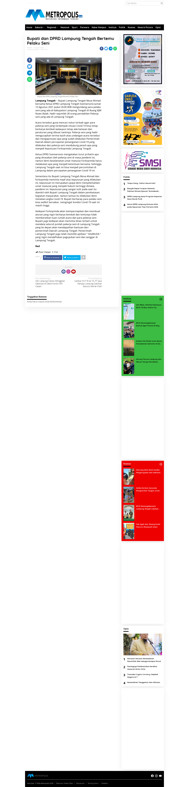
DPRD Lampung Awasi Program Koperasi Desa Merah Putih (144, 197)
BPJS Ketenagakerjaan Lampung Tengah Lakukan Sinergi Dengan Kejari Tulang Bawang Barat (148, 507)
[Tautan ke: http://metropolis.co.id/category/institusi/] (160, 299)
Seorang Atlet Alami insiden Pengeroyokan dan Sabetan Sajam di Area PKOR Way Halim (148, 471)
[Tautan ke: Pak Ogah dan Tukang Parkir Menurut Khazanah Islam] (128, 530)
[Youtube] (73, 271)
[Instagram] (68, 271)
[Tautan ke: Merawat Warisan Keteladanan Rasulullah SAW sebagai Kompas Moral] (142, 644)
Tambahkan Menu (32, 3)
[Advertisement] (142, 253)
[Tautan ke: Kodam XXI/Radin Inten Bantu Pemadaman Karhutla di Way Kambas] (128, 347)
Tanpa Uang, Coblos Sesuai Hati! (141, 183)
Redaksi (105, 783)
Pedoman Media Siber (64, 783)
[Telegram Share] (110, 48)
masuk (41, 301)
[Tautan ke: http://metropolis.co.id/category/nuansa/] (160, 464)
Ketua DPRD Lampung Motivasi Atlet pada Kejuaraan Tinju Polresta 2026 (142, 205)
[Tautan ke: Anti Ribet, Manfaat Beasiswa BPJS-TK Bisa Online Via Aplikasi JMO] (128, 311)
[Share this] (101, 48)
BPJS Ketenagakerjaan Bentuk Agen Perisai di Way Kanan (147, 324)
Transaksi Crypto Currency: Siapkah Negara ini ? (142, 675)
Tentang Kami (93, 783)
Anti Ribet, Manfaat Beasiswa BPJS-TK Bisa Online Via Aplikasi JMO (148, 306)
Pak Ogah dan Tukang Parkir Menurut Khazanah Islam (148, 525)
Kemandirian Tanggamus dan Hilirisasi (143, 682)
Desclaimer (80, 783)
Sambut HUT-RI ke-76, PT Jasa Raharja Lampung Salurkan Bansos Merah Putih (88, 282)
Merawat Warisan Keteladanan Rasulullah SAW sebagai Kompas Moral (144, 660)
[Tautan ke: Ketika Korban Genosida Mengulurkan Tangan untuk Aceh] (128, 494)
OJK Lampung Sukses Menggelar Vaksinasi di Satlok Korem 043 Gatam (50, 282)
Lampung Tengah (33, 49)
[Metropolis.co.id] (54, 15)
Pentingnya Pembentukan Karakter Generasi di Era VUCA (142, 667)
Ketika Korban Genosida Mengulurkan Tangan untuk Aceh (147, 489)
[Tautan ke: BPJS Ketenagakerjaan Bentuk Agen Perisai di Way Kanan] (128, 329)
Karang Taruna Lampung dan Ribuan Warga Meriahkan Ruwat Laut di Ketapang (148, 360)
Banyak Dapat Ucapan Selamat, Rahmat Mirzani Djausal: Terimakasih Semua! (143, 190)
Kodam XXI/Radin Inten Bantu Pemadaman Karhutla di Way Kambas (149, 342)
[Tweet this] (106, 48)
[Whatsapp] (115, 48)
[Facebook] (63, 271)
